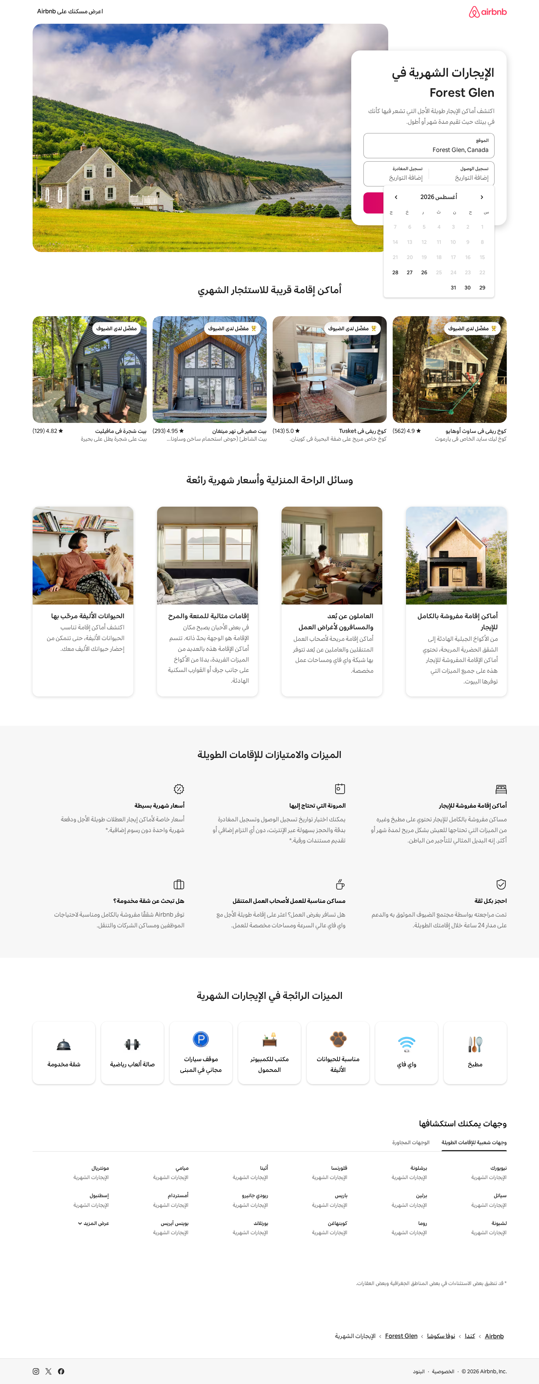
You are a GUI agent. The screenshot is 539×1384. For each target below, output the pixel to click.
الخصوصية (443, 1371)
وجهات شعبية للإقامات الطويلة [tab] (474, 1142)
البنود (419, 1371)
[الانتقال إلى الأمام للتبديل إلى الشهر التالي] (396, 197)
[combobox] (429, 150)
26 (424, 272)
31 (453, 287)
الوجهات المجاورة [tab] (411, 1142)
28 (395, 272)
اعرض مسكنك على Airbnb (70, 11)
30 (468, 287)
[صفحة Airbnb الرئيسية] (488, 11)
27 (410, 272)
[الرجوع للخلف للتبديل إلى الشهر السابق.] (481, 197)
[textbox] (462, 178)
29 (482, 287)
